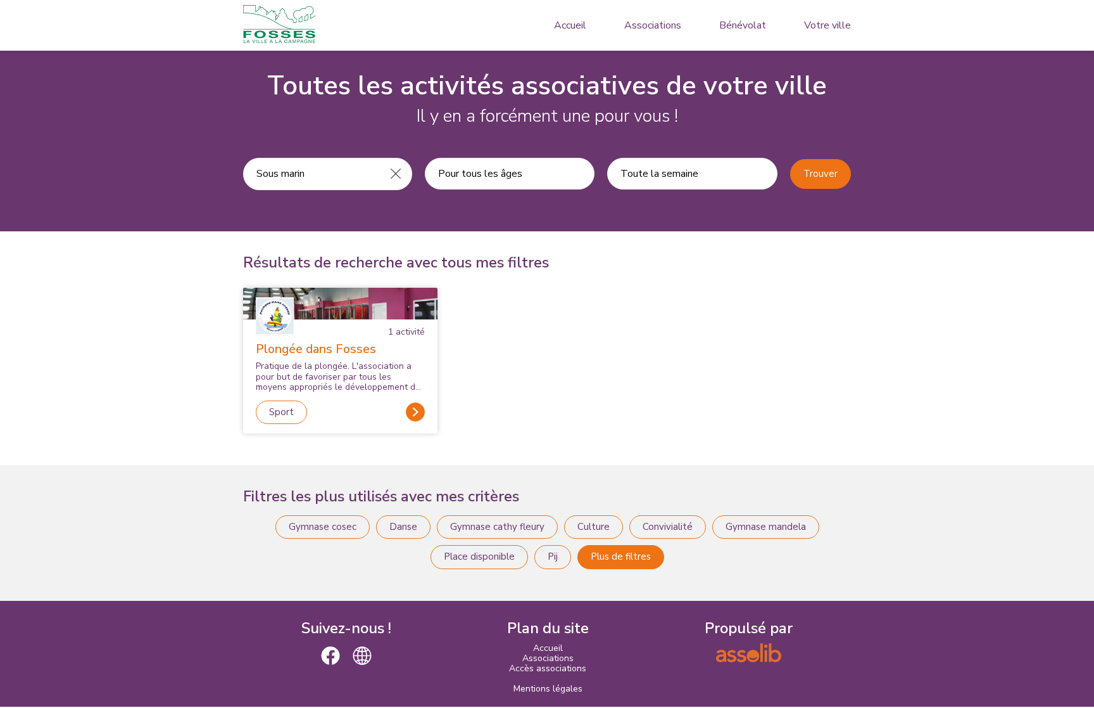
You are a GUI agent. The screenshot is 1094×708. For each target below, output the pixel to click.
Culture (593, 526)
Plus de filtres (621, 556)
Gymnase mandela (766, 526)
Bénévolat (742, 25)
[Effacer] (396, 173)
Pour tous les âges (480, 174)
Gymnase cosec (322, 526)
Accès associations (547, 668)
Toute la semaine (659, 174)
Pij (553, 556)
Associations (652, 25)
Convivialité (668, 526)
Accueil (570, 25)
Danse (403, 526)
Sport (281, 412)
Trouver (820, 173)
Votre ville (827, 25)
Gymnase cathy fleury (497, 526)
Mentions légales (547, 689)
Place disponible (479, 556)
